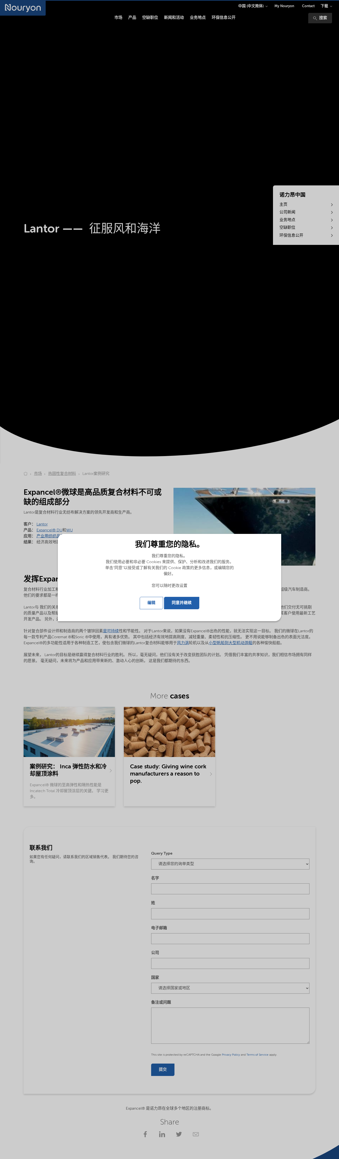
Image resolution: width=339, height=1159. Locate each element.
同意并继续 (182, 603)
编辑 (151, 603)
